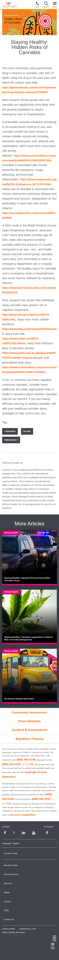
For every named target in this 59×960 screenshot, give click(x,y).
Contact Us (9, 919)
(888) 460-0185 (26, 759)
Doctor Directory (11, 874)
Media (6, 892)
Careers (7, 901)
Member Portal (10, 865)
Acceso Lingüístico (23, 814)
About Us (8, 883)
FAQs (6, 910)
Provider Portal (10, 853)
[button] (46, 4)
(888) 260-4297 (11, 764)
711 (31, 764)
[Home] (10, 5)
